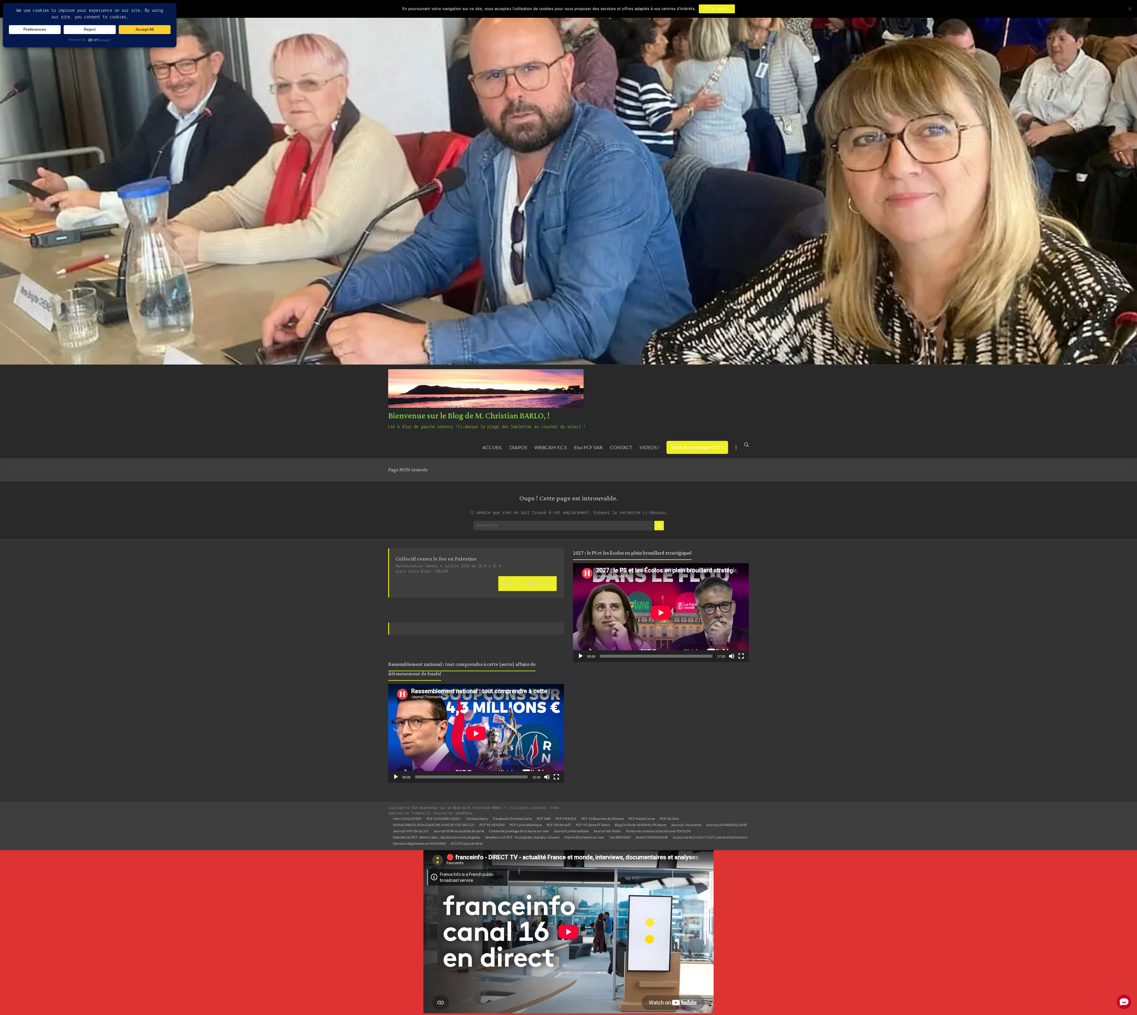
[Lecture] (396, 777)
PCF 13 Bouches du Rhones (602, 818)
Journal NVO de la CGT (411, 831)
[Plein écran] (556, 777)
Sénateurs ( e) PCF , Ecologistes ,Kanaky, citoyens (522, 837)
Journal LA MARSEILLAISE (726, 825)
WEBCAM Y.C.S (550, 447)
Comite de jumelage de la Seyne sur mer (519, 831)
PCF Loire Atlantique (526, 825)
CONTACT (621, 447)
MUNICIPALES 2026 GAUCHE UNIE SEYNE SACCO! (434, 825)
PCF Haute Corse (642, 818)
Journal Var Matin (607, 831)
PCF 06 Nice (669, 818)
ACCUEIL (492, 447)
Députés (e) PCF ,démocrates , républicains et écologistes (436, 837)
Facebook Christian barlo (512, 818)
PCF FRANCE (565, 818)
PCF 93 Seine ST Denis (593, 825)
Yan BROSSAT (620, 837)
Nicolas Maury (477, 818)
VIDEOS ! (649, 447)
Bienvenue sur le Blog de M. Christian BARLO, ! (469, 416)
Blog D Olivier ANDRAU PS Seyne (640, 825)
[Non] (1130, 9)
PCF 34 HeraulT (559, 825)
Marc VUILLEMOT (407, 818)
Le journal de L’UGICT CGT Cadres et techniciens (710, 837)
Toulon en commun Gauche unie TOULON (658, 831)
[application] (476, 733)
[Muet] (547, 777)
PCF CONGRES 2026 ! (443, 818)
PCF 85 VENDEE (492, 825)
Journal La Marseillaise (571, 831)
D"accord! (717, 9)
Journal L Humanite (686, 825)
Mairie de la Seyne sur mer (584, 837)
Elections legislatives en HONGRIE (419, 843)
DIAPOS (518, 447)
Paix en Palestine (527, 583)
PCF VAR (544, 818)
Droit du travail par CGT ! (697, 447)
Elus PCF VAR (588, 447)
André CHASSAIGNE (652, 837)
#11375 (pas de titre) (467, 843)
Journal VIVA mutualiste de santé (458, 831)
